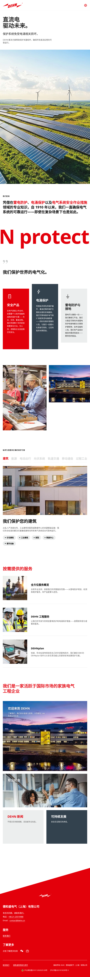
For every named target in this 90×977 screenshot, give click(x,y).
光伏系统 (39, 458)
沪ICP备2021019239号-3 (59, 970)
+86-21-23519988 (15, 916)
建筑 (5, 458)
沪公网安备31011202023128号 (35, 970)
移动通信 (67, 458)
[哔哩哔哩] (27, 951)
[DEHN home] (13, 5)
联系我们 (6, 936)
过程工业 (81, 458)
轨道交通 (53, 458)
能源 (14, 458)
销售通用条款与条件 (20, 965)
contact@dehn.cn (17, 920)
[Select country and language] (85, 5)
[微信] (21, 951)
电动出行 (25, 458)
